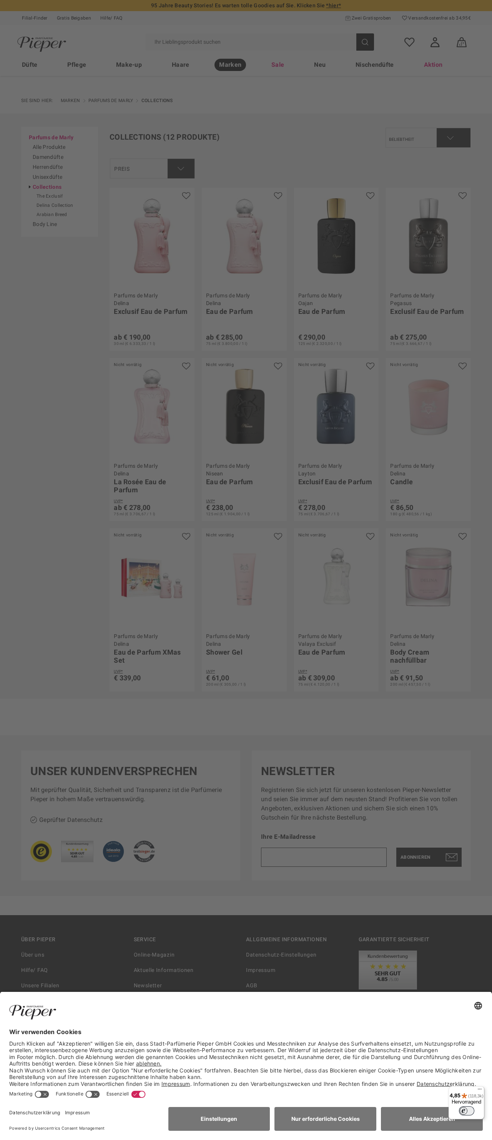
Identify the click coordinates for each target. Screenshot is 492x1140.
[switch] (466, 1110)
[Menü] (479, 1090)
